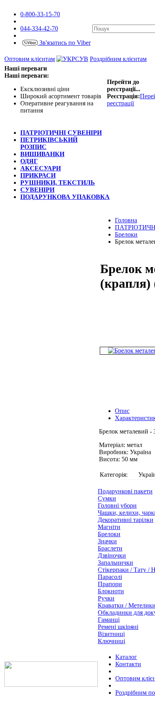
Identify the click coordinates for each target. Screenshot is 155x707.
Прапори (110, 584)
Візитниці (111, 634)
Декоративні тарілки (125, 519)
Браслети (110, 548)
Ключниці (111, 641)
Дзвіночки (112, 555)
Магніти (109, 527)
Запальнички (115, 562)
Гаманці (109, 619)
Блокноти (111, 591)
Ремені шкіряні (118, 626)
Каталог (126, 656)
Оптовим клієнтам (29, 58)
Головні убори (117, 505)
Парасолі (110, 576)
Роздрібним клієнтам (118, 58)
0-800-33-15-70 (40, 14)
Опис (122, 410)
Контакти (128, 664)
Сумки (107, 498)
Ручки (106, 598)
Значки (107, 541)
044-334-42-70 (39, 28)
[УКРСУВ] (72, 58)
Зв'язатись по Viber (64, 42)
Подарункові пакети (125, 491)
